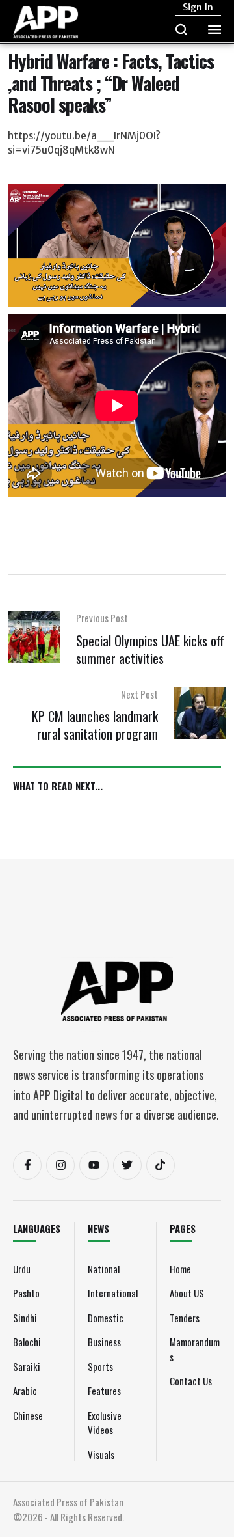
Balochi (27, 1342)
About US (187, 1293)
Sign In (198, 7)
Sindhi (25, 1317)
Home (180, 1269)
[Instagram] (60, 1165)
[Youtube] (93, 1165)
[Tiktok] (160, 1165)
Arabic (25, 1390)
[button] (181, 29)
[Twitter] (127, 1165)
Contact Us (191, 1381)
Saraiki (26, 1366)
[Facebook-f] (27, 1165)
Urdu (22, 1269)
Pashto (26, 1293)
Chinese (28, 1415)
